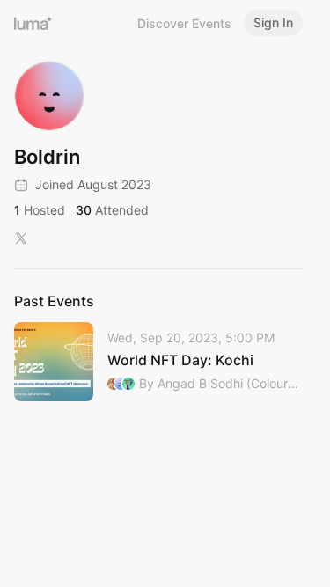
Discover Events (184, 23)
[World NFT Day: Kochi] (158, 361)
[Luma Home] (33, 23)
